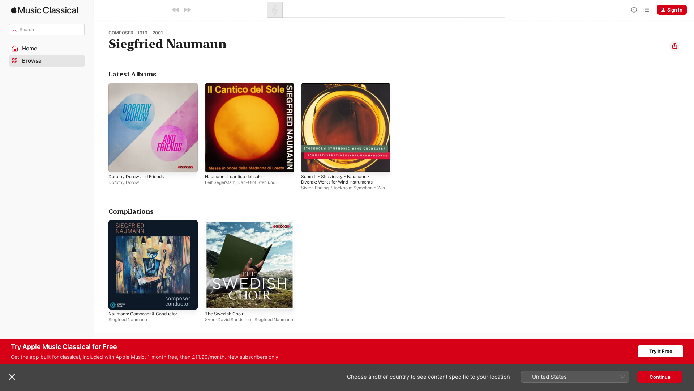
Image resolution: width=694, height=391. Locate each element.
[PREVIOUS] (175, 10)
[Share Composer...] (674, 46)
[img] (44, 10)
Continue (660, 377)
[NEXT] (187, 10)
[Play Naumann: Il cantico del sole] (214, 163)
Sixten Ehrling (315, 187)
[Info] (634, 10)
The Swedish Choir (226, 223)
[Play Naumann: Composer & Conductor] (117, 300)
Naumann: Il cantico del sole (236, 86)
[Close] (12, 377)
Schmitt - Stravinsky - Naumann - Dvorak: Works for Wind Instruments (341, 88)
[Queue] (646, 10)
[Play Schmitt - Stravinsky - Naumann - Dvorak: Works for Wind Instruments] (310, 163)
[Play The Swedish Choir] (214, 300)
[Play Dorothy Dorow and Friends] (117, 163)
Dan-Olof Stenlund (256, 182)
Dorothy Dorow (123, 182)
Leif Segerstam (220, 182)
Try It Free (660, 351)
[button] (47, 48)
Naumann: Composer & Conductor (146, 223)
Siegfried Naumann (127, 319)
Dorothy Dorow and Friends (139, 86)
